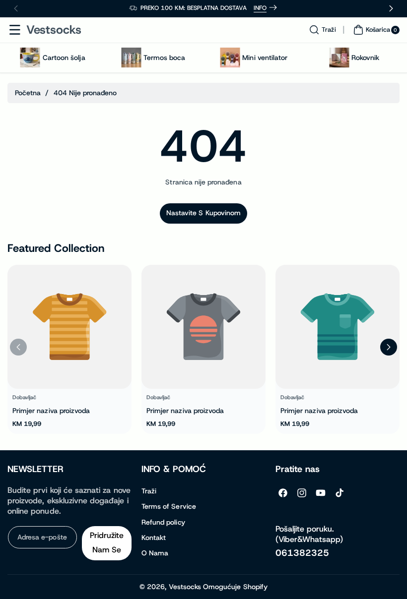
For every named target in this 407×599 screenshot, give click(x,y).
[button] (14, 29)
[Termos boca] (131, 57)
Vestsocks (185, 586)
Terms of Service (168, 506)
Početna (28, 92)
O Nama (154, 552)
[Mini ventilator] (230, 57)
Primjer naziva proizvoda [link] (51, 410)
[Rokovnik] (339, 57)
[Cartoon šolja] (30, 57)
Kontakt (153, 537)
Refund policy (163, 522)
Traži (148, 490)
